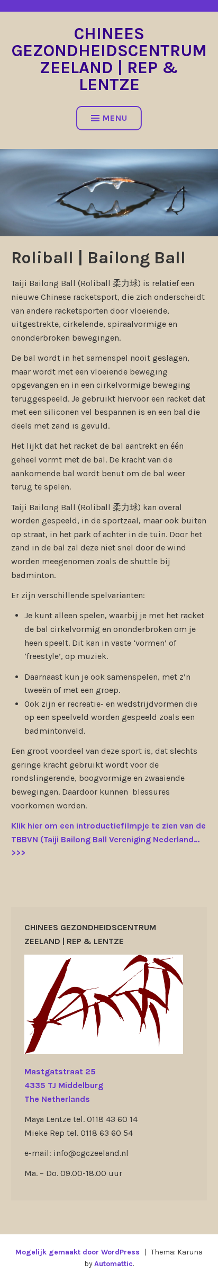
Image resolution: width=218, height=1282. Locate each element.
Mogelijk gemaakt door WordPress (77, 1252)
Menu (115, 118)
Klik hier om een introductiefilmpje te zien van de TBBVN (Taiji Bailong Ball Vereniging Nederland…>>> (108, 839)
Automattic (113, 1263)
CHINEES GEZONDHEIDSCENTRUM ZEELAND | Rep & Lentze (109, 59)
